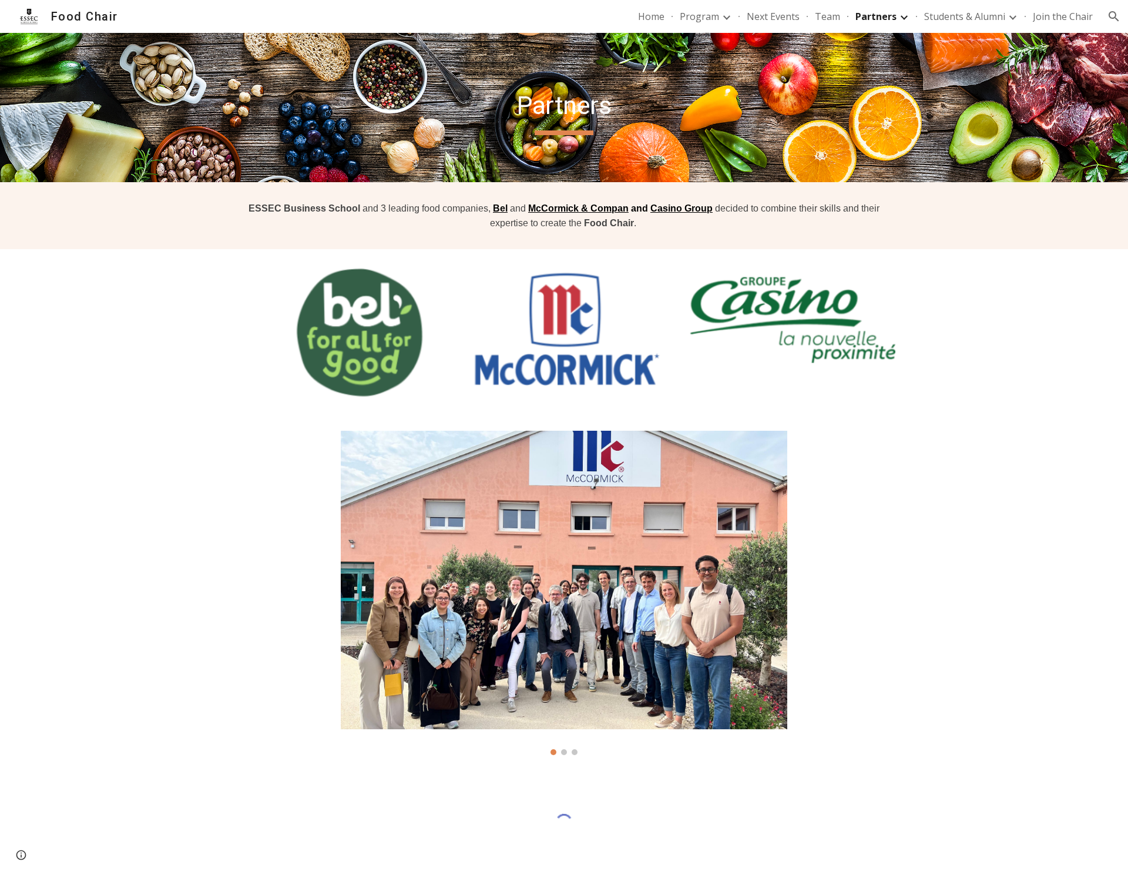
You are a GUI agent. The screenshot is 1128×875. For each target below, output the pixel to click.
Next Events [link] (773, 16)
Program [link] (699, 16)
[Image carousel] (564, 593)
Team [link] (827, 16)
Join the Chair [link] (1063, 16)
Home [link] (651, 16)
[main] (564, 107)
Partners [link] (876, 16)
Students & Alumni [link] (964, 16)
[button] (1114, 16)
